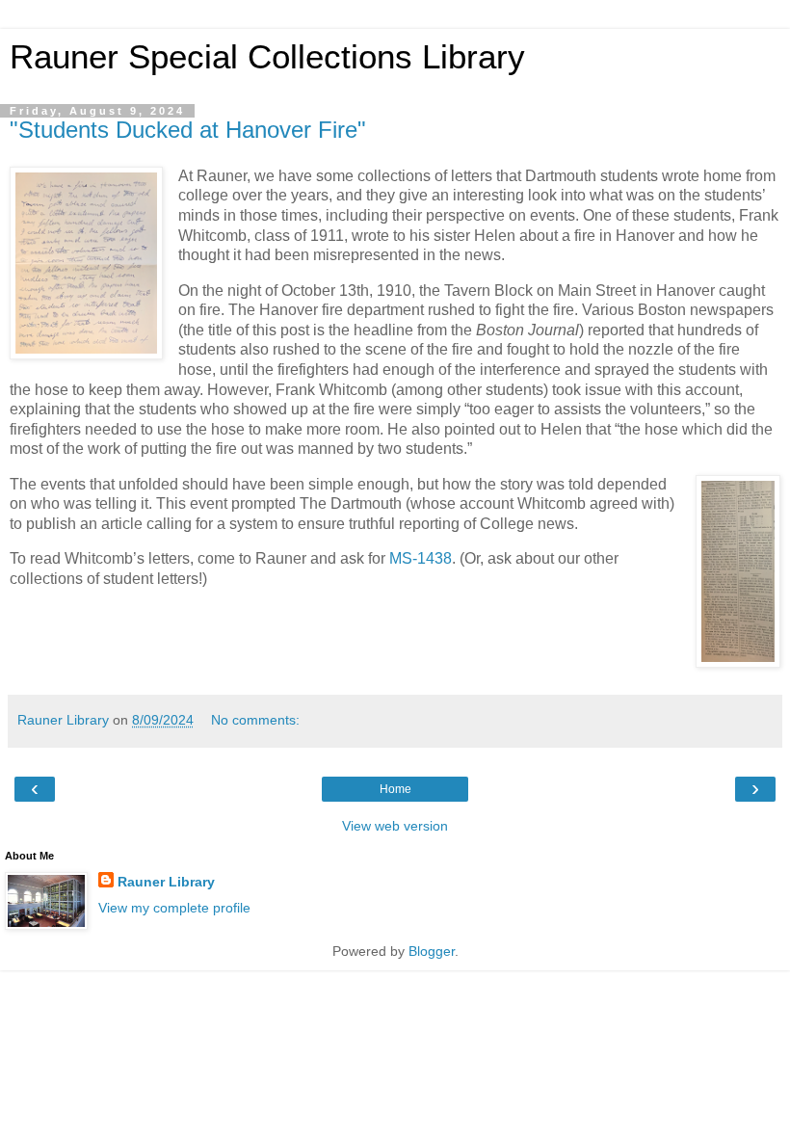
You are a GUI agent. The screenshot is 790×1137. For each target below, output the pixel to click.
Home (395, 789)
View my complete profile (174, 907)
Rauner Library (166, 881)
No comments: (255, 719)
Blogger (431, 951)
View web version (395, 825)
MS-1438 (420, 558)
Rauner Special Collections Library (267, 57)
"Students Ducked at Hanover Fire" (188, 130)
